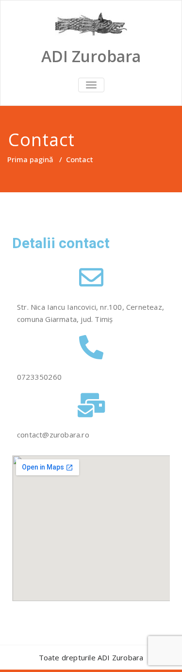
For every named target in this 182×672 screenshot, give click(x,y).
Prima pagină (30, 159)
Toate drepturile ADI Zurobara (91, 657)
